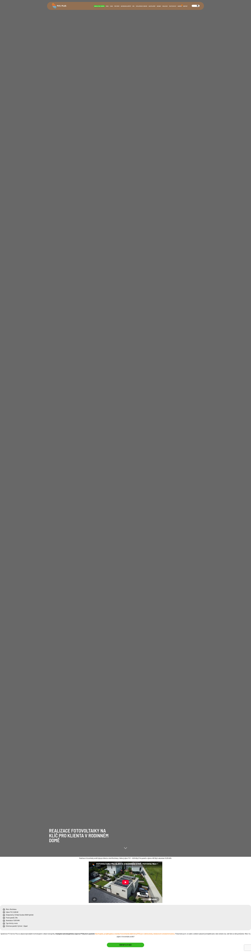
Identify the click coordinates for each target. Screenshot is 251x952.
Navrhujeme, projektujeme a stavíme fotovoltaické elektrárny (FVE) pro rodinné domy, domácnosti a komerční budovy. (135, 934)
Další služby (152, 6)
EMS (133, 6)
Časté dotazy (172, 6)
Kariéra (180, 6)
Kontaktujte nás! (125, 945)
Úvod (107, 6)
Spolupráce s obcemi (141, 6)
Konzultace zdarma (99, 6)
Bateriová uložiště (126, 6)
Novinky (159, 6)
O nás (111, 6)
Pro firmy (116, 6)
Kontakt (185, 6)
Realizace (165, 6)
